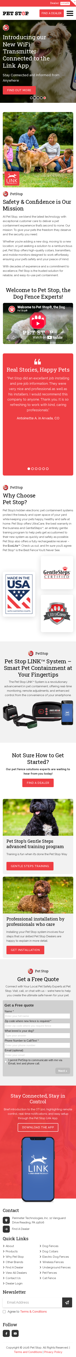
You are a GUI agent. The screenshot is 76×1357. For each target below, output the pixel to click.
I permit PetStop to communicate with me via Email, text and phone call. (35, 1062)
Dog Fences (50, 1246)
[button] (31, 98)
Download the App (38, 1127)
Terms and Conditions (28, 1352)
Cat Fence (49, 1278)
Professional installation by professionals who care (35, 921)
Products (12, 1251)
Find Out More (19, 90)
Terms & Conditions (33, 1311)
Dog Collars (50, 1251)
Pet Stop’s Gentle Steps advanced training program (35, 843)
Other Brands (14, 1262)
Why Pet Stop (15, 1256)
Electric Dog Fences (55, 1256)
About (10, 1246)
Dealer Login (14, 1283)
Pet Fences (49, 1272)
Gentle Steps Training (30, 866)
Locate (65, 3)
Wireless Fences (53, 1262)
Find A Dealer (52, 13)
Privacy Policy (53, 1352)
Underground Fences (56, 1267)
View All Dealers (16, 1272)
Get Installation (25, 950)
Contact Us (13, 1278)
